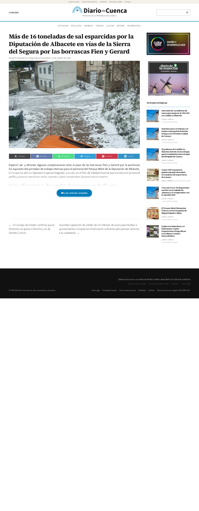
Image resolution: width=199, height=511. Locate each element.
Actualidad (43, 58)
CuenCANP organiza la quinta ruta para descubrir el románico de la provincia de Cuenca (174, 173)
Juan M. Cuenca (28, 58)
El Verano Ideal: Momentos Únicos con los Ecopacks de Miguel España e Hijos (174, 211)
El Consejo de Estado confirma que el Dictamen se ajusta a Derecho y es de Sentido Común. (31, 229)
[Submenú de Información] (140, 25)
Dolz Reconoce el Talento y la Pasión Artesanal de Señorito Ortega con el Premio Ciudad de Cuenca (175, 132)
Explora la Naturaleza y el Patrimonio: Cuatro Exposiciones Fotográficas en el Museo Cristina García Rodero (174, 231)
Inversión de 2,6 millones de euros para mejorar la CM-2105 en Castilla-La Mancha (176, 113)
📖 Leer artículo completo (74, 193)
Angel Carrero (167, 181)
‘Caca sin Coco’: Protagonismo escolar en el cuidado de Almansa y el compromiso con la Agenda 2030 (175, 191)
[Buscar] (187, 12)
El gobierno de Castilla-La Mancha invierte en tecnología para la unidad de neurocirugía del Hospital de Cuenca (176, 153)
